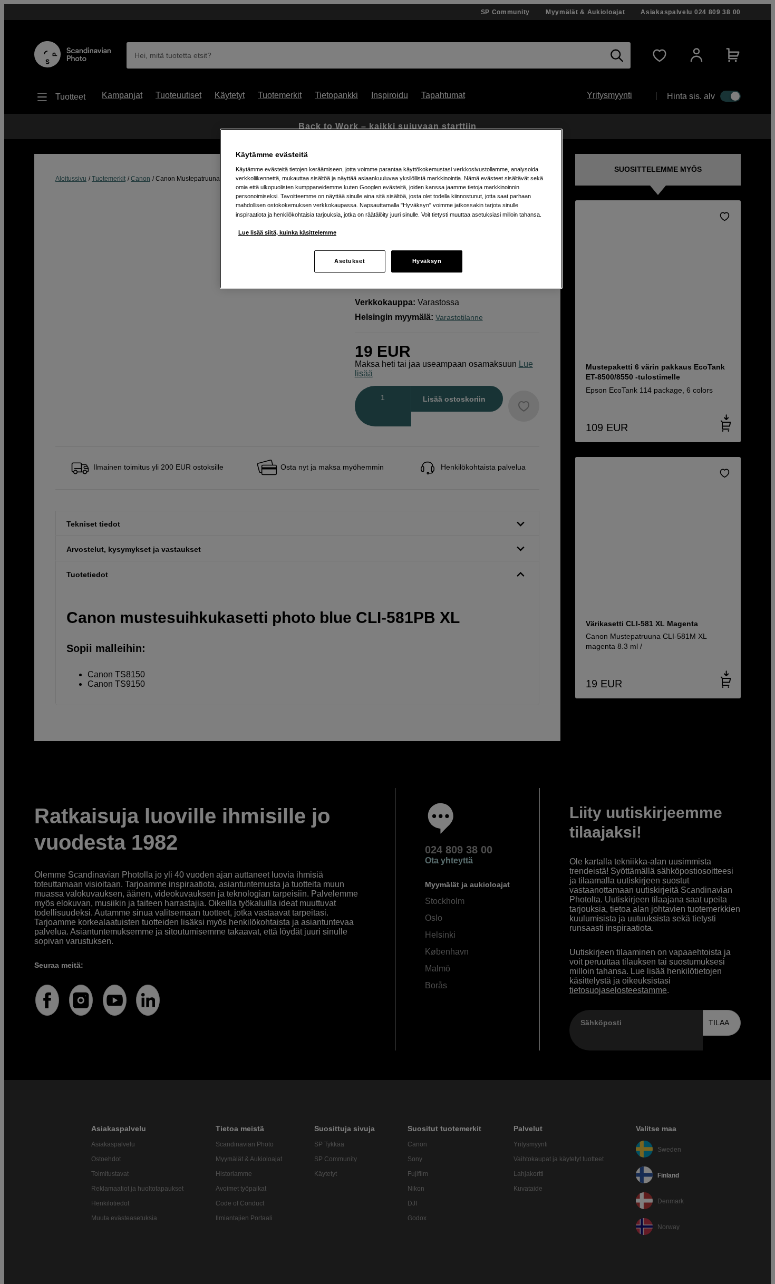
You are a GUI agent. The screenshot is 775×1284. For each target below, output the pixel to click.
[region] (391, 209)
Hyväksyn (427, 261)
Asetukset (349, 261)
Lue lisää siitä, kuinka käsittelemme (287, 232)
